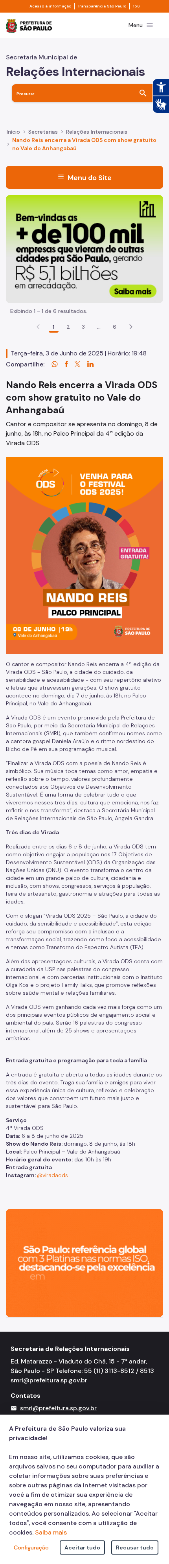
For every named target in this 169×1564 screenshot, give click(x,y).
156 (136, 6)
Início (13, 131)
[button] (131, 326)
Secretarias (43, 131)
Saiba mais (51, 1532)
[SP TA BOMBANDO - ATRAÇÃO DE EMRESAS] (84, 248)
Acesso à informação (50, 6)
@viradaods (52, 1175)
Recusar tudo (135, 1547)
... (99, 326)
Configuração (31, 1547)
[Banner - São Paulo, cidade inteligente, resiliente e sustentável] (84, 1262)
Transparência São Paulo (102, 6)
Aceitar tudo (82, 1547)
